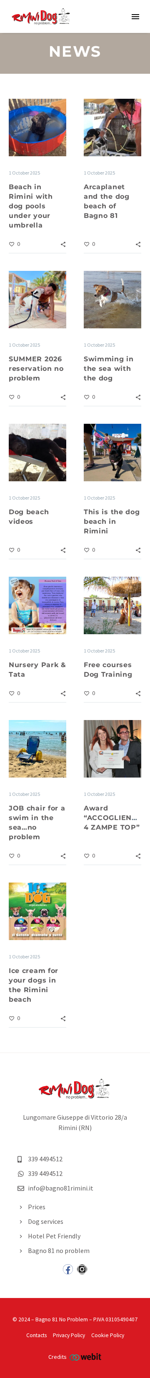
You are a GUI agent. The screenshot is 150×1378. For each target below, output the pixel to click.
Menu (135, 16)
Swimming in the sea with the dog (109, 368)
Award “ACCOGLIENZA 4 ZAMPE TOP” (113, 817)
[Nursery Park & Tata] (37, 605)
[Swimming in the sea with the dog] (112, 299)
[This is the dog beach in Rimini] (112, 452)
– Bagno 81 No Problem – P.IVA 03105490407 (84, 1319)
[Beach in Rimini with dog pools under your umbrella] (37, 127)
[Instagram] (82, 1269)
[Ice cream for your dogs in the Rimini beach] (37, 911)
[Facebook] (68, 1269)
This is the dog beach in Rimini (112, 521)
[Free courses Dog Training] (112, 605)
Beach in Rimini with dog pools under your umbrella (31, 206)
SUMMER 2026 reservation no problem (36, 368)
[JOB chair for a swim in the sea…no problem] (37, 749)
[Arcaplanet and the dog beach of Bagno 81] (112, 127)
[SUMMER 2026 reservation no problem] (37, 299)
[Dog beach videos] (37, 452)
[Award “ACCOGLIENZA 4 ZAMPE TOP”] (112, 749)
